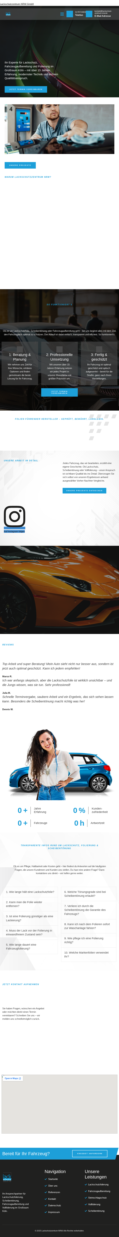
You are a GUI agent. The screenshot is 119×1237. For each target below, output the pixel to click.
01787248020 (81, 12)
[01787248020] (69, 14)
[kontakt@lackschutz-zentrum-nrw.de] (89, 14)
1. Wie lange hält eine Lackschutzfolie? (30, 891)
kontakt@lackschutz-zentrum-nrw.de (103, 12)
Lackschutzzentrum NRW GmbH (17, 4)
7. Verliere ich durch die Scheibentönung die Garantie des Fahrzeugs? (85, 910)
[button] (62, 14)
